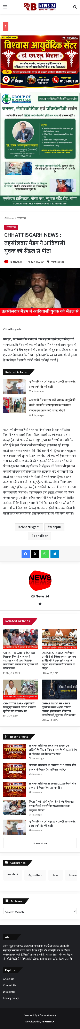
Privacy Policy (11, 998)
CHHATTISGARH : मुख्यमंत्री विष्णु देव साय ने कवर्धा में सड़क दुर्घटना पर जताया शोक (19, 707)
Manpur (55, 527)
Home (10, 218)
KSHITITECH (48, 1021)
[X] (35, 554)
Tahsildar (41, 536)
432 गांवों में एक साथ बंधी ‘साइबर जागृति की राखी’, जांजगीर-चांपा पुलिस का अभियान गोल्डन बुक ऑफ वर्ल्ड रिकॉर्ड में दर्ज (52, 405)
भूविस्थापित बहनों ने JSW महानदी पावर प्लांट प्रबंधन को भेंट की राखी (52, 823)
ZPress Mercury (47, 1015)
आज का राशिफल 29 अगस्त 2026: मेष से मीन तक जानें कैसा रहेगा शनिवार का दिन (52, 767)
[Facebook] (26, 554)
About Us (8, 979)
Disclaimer (9, 992)
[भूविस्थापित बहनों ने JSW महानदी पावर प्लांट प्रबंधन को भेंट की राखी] (14, 386)
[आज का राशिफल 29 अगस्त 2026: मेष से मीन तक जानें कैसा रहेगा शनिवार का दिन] (14, 771)
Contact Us (9, 985)
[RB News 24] (40, 7)
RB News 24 (16, 262)
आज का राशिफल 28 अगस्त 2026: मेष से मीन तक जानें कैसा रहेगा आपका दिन (52, 785)
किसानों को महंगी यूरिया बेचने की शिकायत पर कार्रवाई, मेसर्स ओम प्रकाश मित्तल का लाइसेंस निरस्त (51, 806)
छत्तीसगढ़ (21, 218)
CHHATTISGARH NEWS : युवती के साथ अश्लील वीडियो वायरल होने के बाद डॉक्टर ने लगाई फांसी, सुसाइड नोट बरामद (58, 709)
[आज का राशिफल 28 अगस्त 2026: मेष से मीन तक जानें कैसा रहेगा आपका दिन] (14, 789)
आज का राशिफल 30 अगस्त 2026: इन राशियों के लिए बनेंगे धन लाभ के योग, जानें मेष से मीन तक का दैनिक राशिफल (53, 750)
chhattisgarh (30, 527)
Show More (40, 843)
